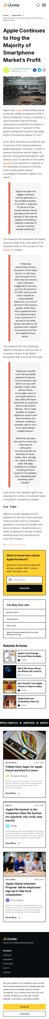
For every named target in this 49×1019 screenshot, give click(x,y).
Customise (24, 1014)
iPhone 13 (8, 249)
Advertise (7, 972)
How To (6, 968)
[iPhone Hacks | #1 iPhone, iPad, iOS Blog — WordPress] (11, 5)
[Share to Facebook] (34, 70)
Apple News (17, 15)
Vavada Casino (12, 619)
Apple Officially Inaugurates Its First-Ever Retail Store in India (22, 633)
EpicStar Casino (13, 612)
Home (5, 15)
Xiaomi (18, 110)
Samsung (8, 163)
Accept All (24, 1007)
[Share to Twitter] (39, 70)
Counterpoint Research (15, 545)
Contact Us (7, 955)
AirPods (26, 722)
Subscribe (24, 588)
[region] (24, 998)
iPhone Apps (8, 964)
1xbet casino (11, 626)
